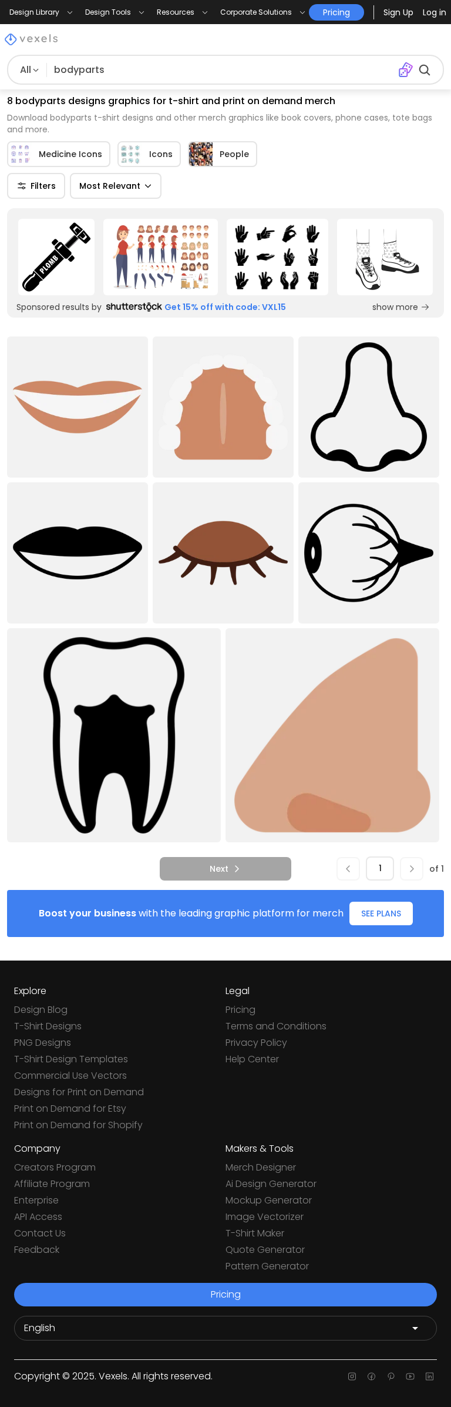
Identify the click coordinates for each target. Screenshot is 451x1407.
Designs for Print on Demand (79, 1092)
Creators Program (55, 1167)
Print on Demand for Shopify (78, 1125)
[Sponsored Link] (56, 257)
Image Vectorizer (265, 1216)
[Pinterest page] (390, 1376)
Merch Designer (261, 1167)
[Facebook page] (371, 1376)
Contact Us (40, 1233)
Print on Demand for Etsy (70, 1108)
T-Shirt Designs (48, 1026)
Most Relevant (109, 186)
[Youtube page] (410, 1376)
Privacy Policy (256, 1042)
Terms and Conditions (276, 1026)
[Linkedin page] (429, 1376)
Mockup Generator (269, 1200)
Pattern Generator (267, 1266)
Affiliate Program (52, 1184)
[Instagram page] (352, 1376)
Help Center (252, 1059)
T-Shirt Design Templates (71, 1059)
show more (395, 307)
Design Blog (41, 1009)
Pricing (240, 1009)
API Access (38, 1216)
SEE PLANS (381, 913)
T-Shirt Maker (255, 1233)
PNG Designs (42, 1042)
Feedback (36, 1249)
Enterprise (36, 1200)
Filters (43, 186)
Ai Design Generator (271, 1184)
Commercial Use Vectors (70, 1075)
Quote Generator (265, 1249)
